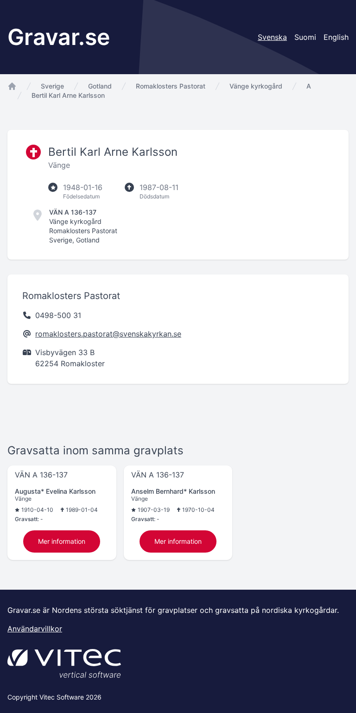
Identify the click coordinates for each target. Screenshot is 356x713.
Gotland (100, 86)
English (336, 37)
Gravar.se (58, 37)
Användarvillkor (34, 628)
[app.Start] (12, 86)
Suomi (305, 37)
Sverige (52, 86)
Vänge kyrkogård (255, 86)
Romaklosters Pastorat (170, 86)
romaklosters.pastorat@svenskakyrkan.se (108, 333)
